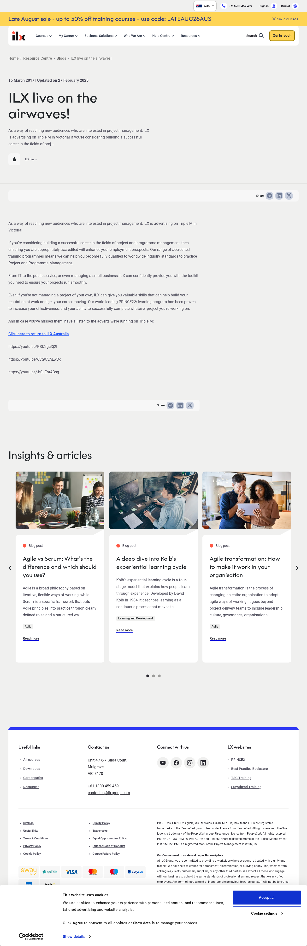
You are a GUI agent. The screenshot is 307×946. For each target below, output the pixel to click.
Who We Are (133, 36)
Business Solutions (98, 36)
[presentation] (10, 567)
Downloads (31, 769)
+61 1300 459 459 (240, 6)
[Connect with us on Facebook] (176, 763)
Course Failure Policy (106, 853)
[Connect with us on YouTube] (163, 763)
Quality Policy (101, 823)
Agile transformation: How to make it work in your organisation (245, 566)
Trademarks (100, 830)
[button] (147, 676)
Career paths (33, 778)
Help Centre (161, 36)
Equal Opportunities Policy (110, 838)
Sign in (264, 6)
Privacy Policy (32, 846)
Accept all (267, 897)
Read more (31, 638)
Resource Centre (37, 58)
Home (13, 58)
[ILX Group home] (18, 35)
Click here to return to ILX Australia (38, 334)
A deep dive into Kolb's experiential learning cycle (151, 562)
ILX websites (238, 747)
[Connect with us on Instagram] (189, 763)
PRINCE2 (238, 759)
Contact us (98, 747)
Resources (189, 36)
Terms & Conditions (35, 838)
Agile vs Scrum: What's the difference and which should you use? (60, 566)
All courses (31, 759)
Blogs (61, 58)
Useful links (30, 830)
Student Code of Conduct (109, 846)
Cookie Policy (32, 853)
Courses (42, 36)
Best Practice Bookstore (249, 769)
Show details (74, 936)
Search (251, 36)
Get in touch (282, 36)
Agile (28, 626)
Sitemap (28, 823)
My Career (66, 36)
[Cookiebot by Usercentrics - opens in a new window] (31, 936)
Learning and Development (135, 618)
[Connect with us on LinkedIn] (203, 763)
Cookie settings (264, 913)
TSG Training (241, 778)
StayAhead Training (246, 787)
